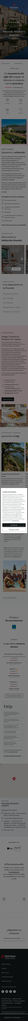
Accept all (14, 525)
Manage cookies (14, 529)
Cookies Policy (15, 520)
